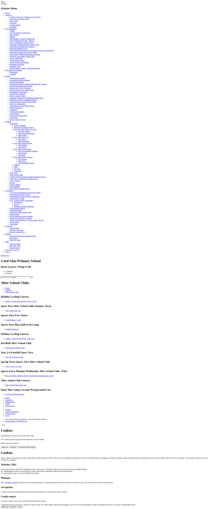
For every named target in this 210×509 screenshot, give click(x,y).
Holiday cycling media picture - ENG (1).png (21, 301)
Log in (7, 252)
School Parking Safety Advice (20, 195)
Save (20, 507)
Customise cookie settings (26, 447)
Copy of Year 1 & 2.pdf (13, 366)
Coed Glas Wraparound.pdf (14, 394)
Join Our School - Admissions (20, 33)
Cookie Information (12, 412)
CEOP (7, 404)
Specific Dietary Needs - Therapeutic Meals (25, 68)
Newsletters (14, 72)
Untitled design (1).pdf (13, 320)
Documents (14, 238)
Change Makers (15, 185)
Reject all (5, 447)
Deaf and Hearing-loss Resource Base (23, 236)
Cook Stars (13, 118)
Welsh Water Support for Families (21, 216)
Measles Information (17, 82)
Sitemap (8, 410)
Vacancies (13, 23)
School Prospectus (16, 108)
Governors (9, 226)
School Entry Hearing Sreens (20, 189)
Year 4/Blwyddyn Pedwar (23, 143)
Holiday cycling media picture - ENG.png (19, 339)
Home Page (5, 255)
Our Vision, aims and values (19, 19)
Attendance (14, 110)
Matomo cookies (12, 482)
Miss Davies (22, 153)
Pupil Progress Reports (17, 94)
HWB (7, 398)
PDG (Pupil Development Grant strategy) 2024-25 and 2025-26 (32, 51)
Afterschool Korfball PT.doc (15, 348)
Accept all (13, 447)
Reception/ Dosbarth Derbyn (24, 127)
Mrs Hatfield (22, 145)
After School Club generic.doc (15, 385)
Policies (12, 37)
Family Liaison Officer (17, 96)
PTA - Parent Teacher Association (21, 200)
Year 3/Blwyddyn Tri (21, 137)
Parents (7, 76)
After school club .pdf (12, 311)
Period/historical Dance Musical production (24, 197)
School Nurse (14, 214)
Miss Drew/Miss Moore (26, 133)
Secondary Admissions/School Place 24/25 (24, 45)
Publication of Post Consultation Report (23, 100)
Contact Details (15, 25)
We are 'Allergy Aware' (18, 120)
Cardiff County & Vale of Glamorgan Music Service (28, 177)
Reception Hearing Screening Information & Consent (28, 84)
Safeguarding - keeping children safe (22, 39)
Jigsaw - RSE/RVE (16, 58)
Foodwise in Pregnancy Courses (21, 218)
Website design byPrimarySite (16, 421)
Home (7, 13)
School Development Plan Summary (22, 47)
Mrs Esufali (22, 135)
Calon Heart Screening (17, 78)
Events (16, 204)
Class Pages (14, 124)
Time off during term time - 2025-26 (22, 41)
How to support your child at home (22, 90)
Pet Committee (15, 187)
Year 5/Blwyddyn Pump (22, 149)
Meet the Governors (16, 230)
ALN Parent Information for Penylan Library (25, 193)
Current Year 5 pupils (17, 198)
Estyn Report (14, 35)
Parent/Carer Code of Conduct (20, 88)
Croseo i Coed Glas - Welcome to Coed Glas (25, 17)
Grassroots (17, 171)
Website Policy (10, 414)
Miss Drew (22, 161)
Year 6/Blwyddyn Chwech (23, 157)
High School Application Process (21, 86)
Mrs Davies (22, 147)
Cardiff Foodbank (16, 210)
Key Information (11, 29)
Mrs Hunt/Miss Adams (26, 163)
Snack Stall (13, 173)
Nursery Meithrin (20, 125)
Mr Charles (22, 139)
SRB (15, 167)
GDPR (12, 31)
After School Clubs (16, 175)
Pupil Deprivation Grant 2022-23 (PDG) (24, 52)
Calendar (13, 74)
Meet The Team (15, 240)
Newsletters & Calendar (13, 70)
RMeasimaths (10, 402)
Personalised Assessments (18, 92)
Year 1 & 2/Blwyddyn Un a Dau (25, 129)
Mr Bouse (21, 155)
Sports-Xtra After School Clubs (20, 212)
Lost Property (14, 222)
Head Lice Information (17, 104)
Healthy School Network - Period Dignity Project (27, 220)
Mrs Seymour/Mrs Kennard (27, 151)
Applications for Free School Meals (22, 106)
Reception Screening (17, 64)
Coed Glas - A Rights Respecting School (24, 179)
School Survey (10, 406)
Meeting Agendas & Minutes (24, 206)
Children (8, 122)
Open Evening (15, 248)
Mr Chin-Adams (24, 131)
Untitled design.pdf (11, 329)
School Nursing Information (19, 62)
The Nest (17, 169)
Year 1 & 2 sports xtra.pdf (14, 357)
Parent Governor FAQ (17, 232)
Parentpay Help (15, 66)
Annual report (14, 228)
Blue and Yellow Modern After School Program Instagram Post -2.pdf (29, 376)
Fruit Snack (14, 224)
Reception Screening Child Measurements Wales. (27, 98)
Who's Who (14, 21)
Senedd (12, 183)
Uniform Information (17, 112)
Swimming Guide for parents (20, 80)
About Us (8, 15)
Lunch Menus (14, 114)
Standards (13, 27)
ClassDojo (8, 400)
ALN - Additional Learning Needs (21, 43)
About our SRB (15, 244)
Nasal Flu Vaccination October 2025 (22, 56)
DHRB (16, 165)
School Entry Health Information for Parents (25, 54)
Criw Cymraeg (15, 181)
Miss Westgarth (23, 141)
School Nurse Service (17, 60)
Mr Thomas (22, 159)
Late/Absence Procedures (18, 116)
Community (9, 191)
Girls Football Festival (17, 208)
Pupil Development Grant (18, 49)
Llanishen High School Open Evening (23, 102)
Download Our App (12, 250)
